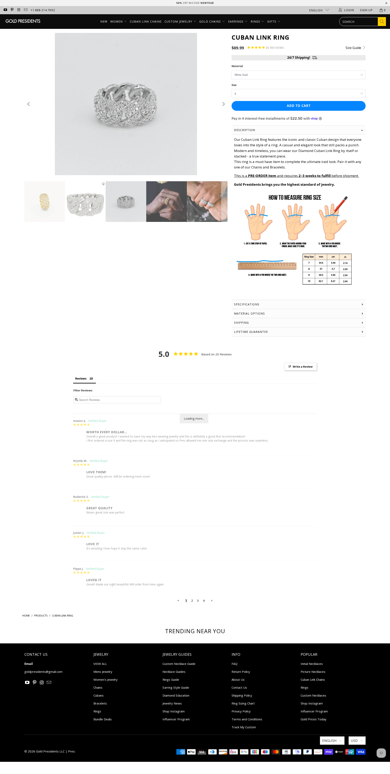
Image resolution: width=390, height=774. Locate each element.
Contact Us (239, 687)
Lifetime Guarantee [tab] (251, 332)
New (103, 21)
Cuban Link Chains (146, 21)
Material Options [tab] (249, 313)
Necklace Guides (173, 672)
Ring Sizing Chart (243, 703)
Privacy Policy (241, 711)
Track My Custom (244, 727)
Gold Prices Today (313, 719)
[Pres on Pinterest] (12, 10)
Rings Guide (170, 679)
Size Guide (354, 48)
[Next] (223, 104)
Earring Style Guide (175, 687)
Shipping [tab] (241, 323)
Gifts (272, 21)
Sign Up (366, 10)
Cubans (98, 695)
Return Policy (241, 672)
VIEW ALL (100, 664)
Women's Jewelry (105, 679)
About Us (238, 679)
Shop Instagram (173, 711)
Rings (256, 21)
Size (234, 85)
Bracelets (100, 703)
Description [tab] (244, 130)
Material (237, 66)
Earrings (236, 21)
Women (116, 21)
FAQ (234, 664)
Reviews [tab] (81, 378)
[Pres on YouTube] (5, 10)
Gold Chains (210, 21)
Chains (97, 687)
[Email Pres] (26, 10)
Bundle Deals (102, 719)
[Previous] (28, 104)
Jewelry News (172, 703)
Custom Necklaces (313, 695)
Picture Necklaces (313, 672)
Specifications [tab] (246, 304)
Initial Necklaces (312, 664)
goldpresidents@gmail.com (43, 672)
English (316, 10)
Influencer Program (176, 719)
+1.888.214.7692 (42, 10)
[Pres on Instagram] (19, 10)
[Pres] (23, 21)
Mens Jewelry (102, 672)
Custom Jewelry (179, 21)
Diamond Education (175, 695)
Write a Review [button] (303, 366)
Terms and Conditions (247, 719)
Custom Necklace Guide (178, 664)
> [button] (212, 600)
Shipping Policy (242, 695)
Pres (71, 751)
